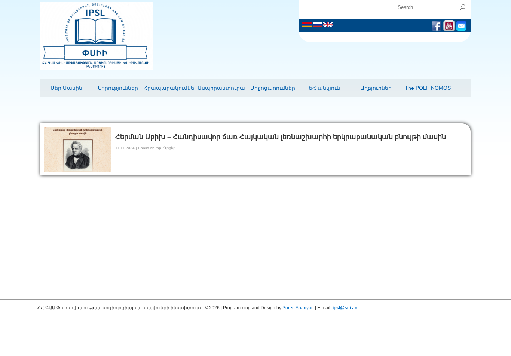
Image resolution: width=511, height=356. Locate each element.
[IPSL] (96, 68)
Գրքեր (169, 148)
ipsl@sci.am (346, 307)
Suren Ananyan (298, 307)
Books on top (149, 148)
